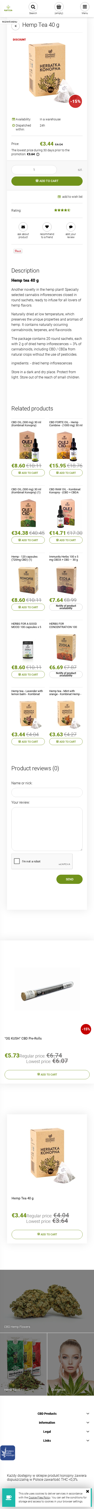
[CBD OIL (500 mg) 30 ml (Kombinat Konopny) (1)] (28, 513)
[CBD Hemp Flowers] (47, 1301)
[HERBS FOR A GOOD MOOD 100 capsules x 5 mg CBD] (28, 647)
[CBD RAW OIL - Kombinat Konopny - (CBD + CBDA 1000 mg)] (66, 513)
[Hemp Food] (23, 1364)
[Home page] (8, 8)
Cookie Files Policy (39, 1497)
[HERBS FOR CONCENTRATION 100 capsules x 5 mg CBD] (66, 647)
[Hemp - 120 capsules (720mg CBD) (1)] (28, 580)
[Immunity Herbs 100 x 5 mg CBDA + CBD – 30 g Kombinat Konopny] (66, 580)
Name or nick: (21, 783)
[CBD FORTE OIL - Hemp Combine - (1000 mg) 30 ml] (66, 446)
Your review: (20, 802)
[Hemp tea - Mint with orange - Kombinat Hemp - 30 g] (66, 714)
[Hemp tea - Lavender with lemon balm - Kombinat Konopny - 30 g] (28, 714)
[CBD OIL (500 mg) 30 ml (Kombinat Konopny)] (28, 446)
